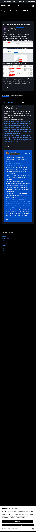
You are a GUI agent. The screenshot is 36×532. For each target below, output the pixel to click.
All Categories (5, 236)
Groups (4, 245)
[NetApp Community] (10, 6)
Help (3, 248)
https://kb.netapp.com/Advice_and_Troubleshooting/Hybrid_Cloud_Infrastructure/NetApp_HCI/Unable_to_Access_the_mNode (17, 124)
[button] (18, 44)
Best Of (4, 250)
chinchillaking (11, 28)
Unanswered (18, 243)
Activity (4, 241)
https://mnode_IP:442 (14, 48)
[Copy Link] (15, 30)
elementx (13, 152)
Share (5, 87)
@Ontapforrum (12, 209)
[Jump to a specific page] (31, 102)
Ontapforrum (12, 107)
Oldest (10, 103)
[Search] (33, 6)
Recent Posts (5, 238)
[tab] (5, 95)
